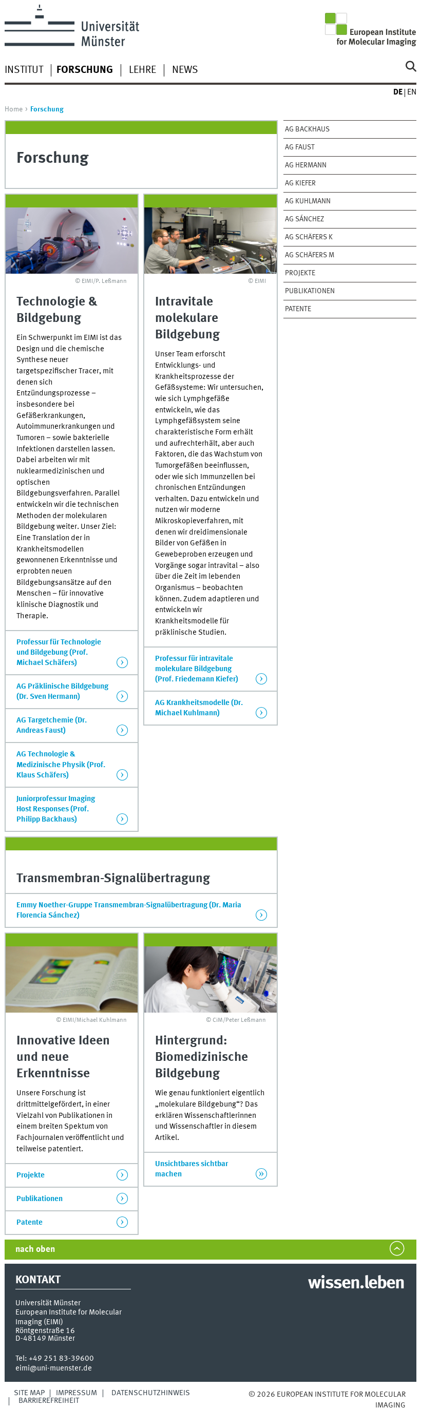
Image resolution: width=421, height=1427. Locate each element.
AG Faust (300, 147)
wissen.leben (356, 1283)
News (185, 70)
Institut (24, 70)
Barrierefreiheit (48, 1401)
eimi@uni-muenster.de (53, 1368)
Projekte (300, 273)
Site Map (29, 1393)
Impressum (76, 1393)
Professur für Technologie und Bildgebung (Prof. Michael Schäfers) (58, 652)
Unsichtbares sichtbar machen (191, 1169)
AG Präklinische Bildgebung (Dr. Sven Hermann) (62, 691)
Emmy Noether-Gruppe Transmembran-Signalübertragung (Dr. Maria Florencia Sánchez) (128, 910)
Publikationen (310, 291)
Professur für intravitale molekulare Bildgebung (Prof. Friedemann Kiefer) (196, 669)
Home (14, 109)
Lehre (142, 70)
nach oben (35, 1249)
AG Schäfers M (309, 255)
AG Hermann (306, 165)
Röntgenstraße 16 (45, 1331)
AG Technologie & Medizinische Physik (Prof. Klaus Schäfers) (60, 764)
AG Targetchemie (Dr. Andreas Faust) (51, 725)
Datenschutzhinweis (150, 1393)
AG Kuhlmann (308, 201)
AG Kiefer (300, 183)
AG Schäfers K (309, 237)
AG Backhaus (307, 129)
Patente (298, 309)
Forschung (84, 70)
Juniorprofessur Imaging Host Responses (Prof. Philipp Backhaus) (55, 809)
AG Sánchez (304, 219)
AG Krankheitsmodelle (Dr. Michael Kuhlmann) (199, 708)
